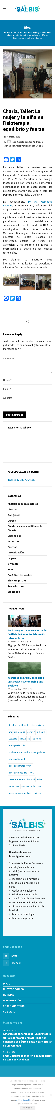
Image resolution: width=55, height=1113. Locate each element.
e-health (41, 732)
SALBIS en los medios (20, 575)
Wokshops (14, 591)
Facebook (16, 963)
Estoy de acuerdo (28, 1108)
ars (10, 732)
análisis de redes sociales (31, 725)
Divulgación (15, 535)
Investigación (16, 552)
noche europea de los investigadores (27, 752)
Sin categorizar (17, 580)
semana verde (28, 786)
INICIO (6, 983)
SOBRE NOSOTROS (14, 1006)
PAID (10, 569)
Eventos (12, 547)
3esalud (12, 725)
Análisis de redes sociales (23, 503)
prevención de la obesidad (22, 779)
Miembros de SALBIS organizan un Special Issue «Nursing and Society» (26, 681)
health (22, 739)
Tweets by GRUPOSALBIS (21, 479)
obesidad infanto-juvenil (20, 766)
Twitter (14, 955)
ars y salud (19, 732)
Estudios (13, 739)
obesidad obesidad (18, 773)
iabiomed (36, 739)
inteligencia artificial (18, 745)
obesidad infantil (17, 759)
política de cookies (23, 1100)
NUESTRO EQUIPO (13, 989)
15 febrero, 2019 (12, 137)
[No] (51, 1094)
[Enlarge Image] (27, 73)
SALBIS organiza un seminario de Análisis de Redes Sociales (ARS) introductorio (27, 634)
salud (39, 779)
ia (29, 739)
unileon (37, 793)
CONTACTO (9, 1011)
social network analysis (20, 793)
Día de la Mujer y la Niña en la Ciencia (24, 146)
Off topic (13, 563)
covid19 (31, 732)
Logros (12, 558)
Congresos (14, 515)
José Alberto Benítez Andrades (27, 142)
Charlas (12, 509)
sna (39, 786)
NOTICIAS (8, 994)
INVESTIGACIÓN (12, 1000)
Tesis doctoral (16, 586)
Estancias (13, 541)
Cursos (12, 520)
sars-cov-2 (14, 786)
